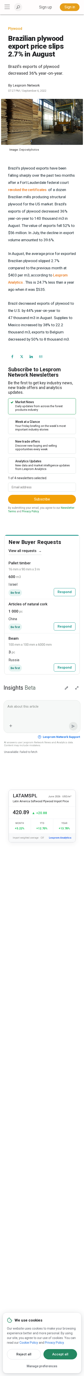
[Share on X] (22, 356)
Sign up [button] (45, 7)
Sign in (70, 7)
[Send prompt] (73, 726)
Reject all (23, 1354)
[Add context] (10, 725)
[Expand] (76, 687)
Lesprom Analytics (60, 837)
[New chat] (66, 687)
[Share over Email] (41, 356)
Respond (65, 592)
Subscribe (42, 499)
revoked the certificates (27, 190)
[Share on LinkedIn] (31, 356)
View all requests (25, 551)
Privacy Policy (30, 511)
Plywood (15, 28)
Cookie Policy (28, 1342)
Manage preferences (42, 1366)
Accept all (60, 1354)
